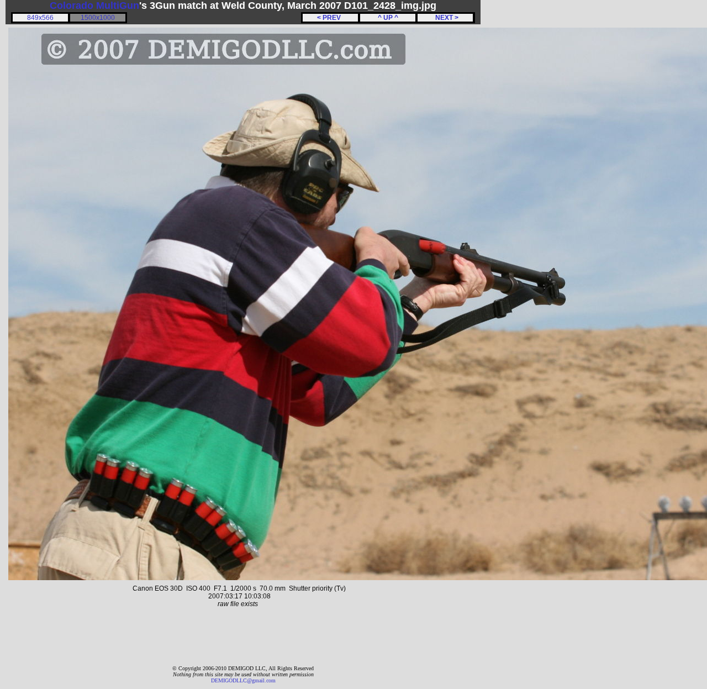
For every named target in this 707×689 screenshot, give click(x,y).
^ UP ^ (388, 18)
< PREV (330, 18)
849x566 (40, 18)
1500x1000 (98, 18)
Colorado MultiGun (94, 5)
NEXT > (445, 18)
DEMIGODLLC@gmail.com (243, 680)
